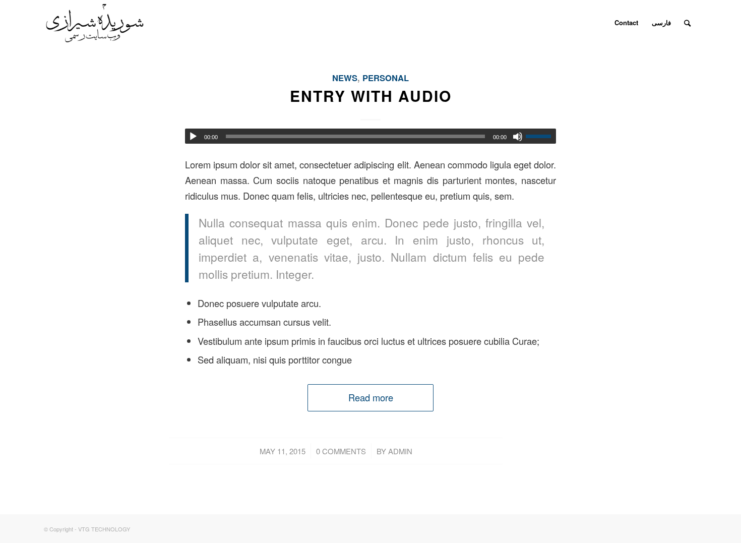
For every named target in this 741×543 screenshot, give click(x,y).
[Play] (193, 137)
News (344, 78)
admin (400, 451)
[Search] (687, 23)
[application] (370, 136)
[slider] (541, 136)
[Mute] (518, 137)
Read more (370, 397)
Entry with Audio (371, 95)
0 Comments (341, 451)
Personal (385, 78)
